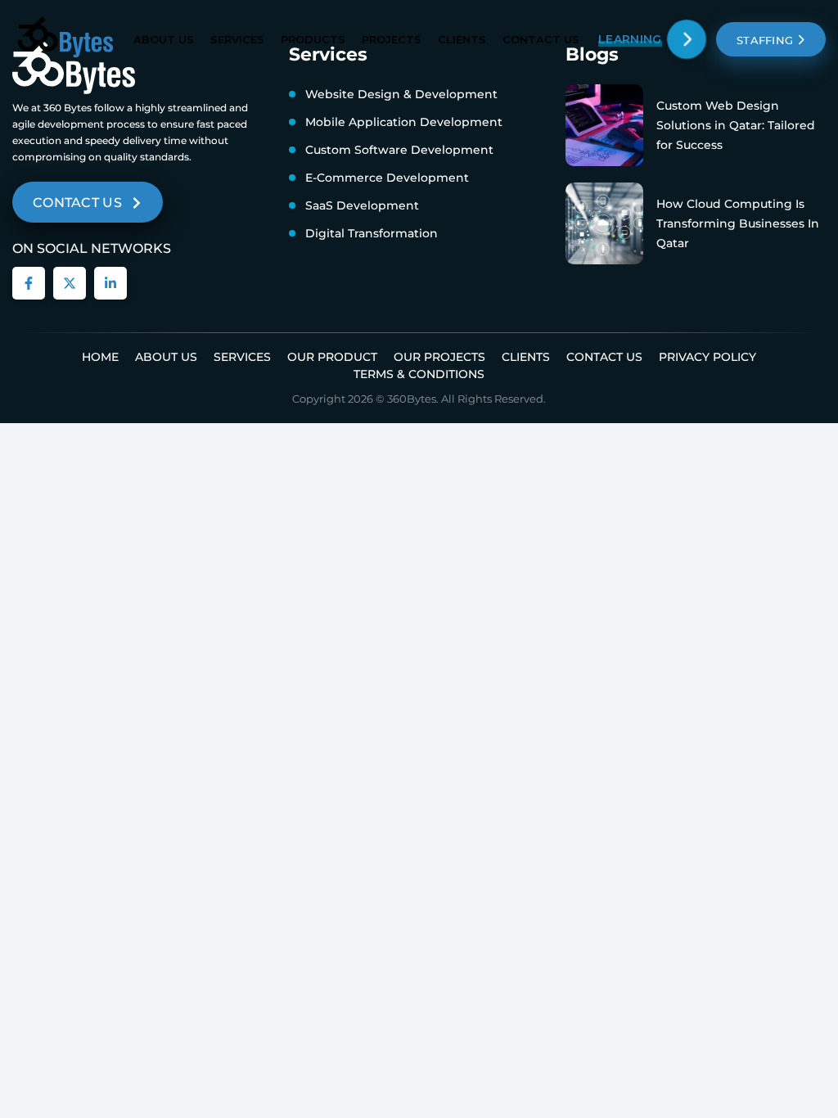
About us (166, 356)
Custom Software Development (399, 149)
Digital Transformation (371, 233)
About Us (163, 39)
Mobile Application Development (403, 122)
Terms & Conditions (419, 374)
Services (237, 39)
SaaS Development (362, 205)
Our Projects (439, 356)
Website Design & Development (401, 94)
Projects (391, 39)
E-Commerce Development (387, 177)
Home (100, 356)
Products (313, 39)
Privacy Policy (707, 356)
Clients (462, 39)
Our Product (332, 356)
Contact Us (540, 39)
